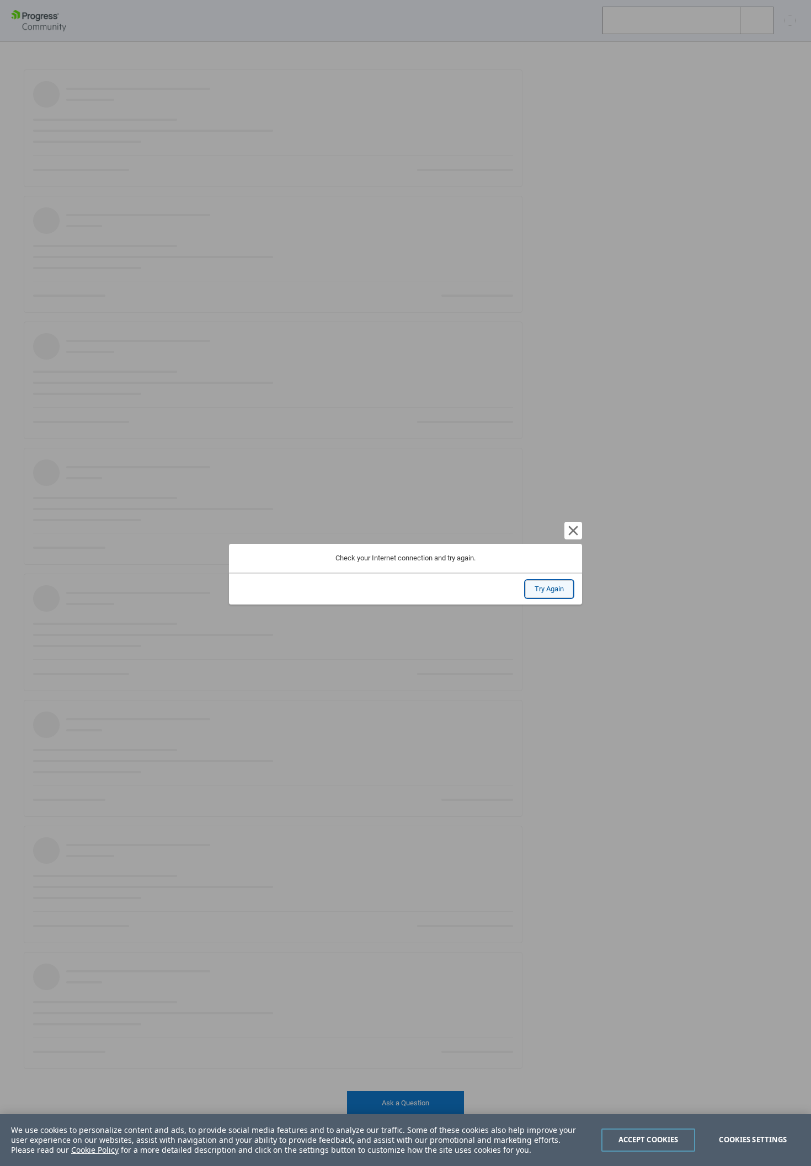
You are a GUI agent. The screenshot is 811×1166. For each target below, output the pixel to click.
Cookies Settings (753, 1139)
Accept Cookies (648, 1139)
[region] (405, 1140)
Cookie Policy (95, 1149)
